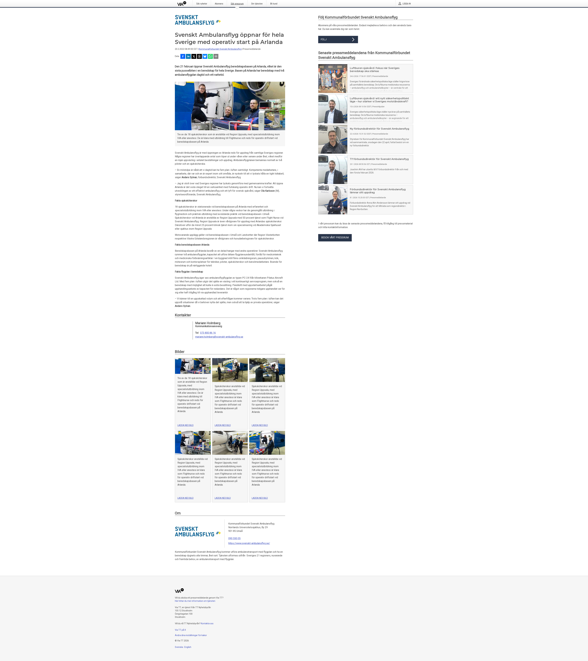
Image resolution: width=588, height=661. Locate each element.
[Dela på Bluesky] (204, 56)
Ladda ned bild (185, 425)
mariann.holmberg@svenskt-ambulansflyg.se (219, 336)
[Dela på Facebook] (182, 56)
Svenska (179, 647)
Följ (323, 39)
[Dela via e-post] (215, 56)
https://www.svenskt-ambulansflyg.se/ (249, 543)
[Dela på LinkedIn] (188, 56)
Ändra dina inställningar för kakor (191, 635)
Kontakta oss (207, 623)
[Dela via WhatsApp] (210, 56)
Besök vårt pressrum (335, 237)
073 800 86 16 (208, 332)
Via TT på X (180, 630)
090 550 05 (234, 538)
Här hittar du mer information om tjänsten (195, 601)
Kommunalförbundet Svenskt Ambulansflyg (220, 49)
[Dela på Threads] (199, 56)
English (187, 647)
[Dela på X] (193, 56)
